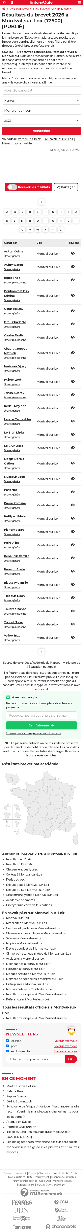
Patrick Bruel (15, 1091)
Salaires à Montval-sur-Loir (24, 938)
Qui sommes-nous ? (14, 1173)
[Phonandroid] (61, 1226)
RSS (29, 1177)
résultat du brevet (18, 33)
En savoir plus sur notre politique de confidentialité (33, 733)
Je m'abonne (39, 725)
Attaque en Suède (18, 1122)
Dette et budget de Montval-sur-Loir (31, 948)
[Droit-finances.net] (61, 1210)
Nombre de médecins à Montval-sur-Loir (34, 979)
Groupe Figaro (26, 1185)
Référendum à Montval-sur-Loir (28, 999)
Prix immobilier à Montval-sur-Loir (30, 989)
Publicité (63, 1173)
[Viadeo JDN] (61, 1218)
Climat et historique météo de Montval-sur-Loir (38, 953)
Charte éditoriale (47, 1173)
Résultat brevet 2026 (23, 9)
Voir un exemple (65, 1041)
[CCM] (61, 1202)
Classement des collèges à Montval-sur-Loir (36, 933)
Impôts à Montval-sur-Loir (24, 943)
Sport (13, 1046)
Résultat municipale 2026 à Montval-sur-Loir (36, 994)
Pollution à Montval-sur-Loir (25, 969)
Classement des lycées (22, 869)
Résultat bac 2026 (18, 859)
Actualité (15, 1041)
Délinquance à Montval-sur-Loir (27, 964)
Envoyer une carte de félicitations (29, 905)
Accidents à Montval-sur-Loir (26, 958)
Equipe (32, 1173)
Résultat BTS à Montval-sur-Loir (28, 890)
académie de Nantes (50, 56)
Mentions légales (62, 1180)
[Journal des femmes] (22, 1202)
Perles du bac (15, 879)
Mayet (6, 143)
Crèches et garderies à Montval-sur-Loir (33, 928)
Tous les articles (16, 1177)
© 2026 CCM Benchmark (50, 1185)
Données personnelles (63, 1177)
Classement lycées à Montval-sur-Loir (32, 895)
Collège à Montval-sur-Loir (24, 874)
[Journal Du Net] (22, 1210)
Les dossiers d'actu (21, 1051)
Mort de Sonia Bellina (21, 1086)
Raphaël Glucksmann (21, 1127)
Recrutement (41, 1177)
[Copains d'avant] (22, 1218)
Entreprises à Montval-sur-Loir (27, 984)
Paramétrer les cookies (24, 1180)
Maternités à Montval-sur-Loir (26, 923)
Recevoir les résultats (34, 187)
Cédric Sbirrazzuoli (19, 1101)
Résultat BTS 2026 (19, 864)
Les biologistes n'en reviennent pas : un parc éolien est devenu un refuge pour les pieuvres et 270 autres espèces (42, 1147)
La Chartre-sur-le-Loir (58, 139)
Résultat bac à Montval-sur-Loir (27, 885)
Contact (75, 1173)
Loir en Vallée (23, 143)
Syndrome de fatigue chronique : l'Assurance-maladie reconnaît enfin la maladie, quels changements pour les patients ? (42, 1111)
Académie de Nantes (56, 9)
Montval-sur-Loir (17, 918)
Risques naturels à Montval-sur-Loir (30, 974)
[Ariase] (22, 1226)
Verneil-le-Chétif (29, 139)
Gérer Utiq (45, 1180)
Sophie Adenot (16, 1096)
